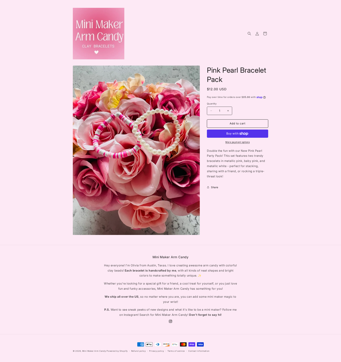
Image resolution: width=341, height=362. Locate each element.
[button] (249, 33)
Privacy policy (156, 351)
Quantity (211, 103)
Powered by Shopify (117, 351)
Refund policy (138, 351)
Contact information (199, 351)
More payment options (237, 142)
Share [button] (214, 187)
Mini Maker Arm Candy (94, 351)
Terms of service (176, 351)
